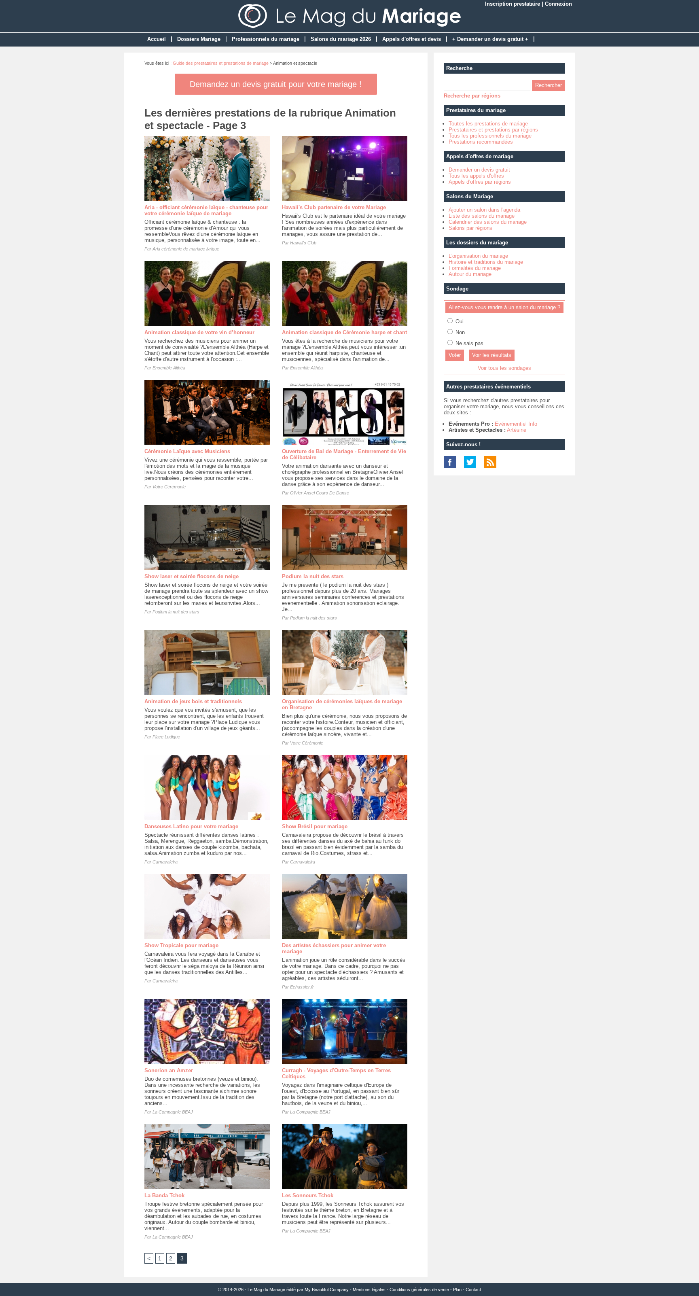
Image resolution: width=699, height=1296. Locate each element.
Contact (473, 1289)
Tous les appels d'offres (476, 176)
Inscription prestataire (512, 4)
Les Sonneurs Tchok (307, 1195)
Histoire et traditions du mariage (486, 262)
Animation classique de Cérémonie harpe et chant (344, 332)
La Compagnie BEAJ (173, 1111)
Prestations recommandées (481, 142)
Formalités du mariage (475, 268)
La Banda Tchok (164, 1195)
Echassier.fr (302, 986)
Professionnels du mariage (265, 39)
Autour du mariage (470, 274)
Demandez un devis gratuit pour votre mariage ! (276, 84)
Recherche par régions (472, 96)
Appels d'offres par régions (480, 182)
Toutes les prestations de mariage (488, 124)
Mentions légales (369, 1289)
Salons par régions (470, 228)
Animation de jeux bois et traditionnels (193, 701)
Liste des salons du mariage (482, 216)
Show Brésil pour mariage (314, 826)
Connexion (558, 4)
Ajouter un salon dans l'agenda (484, 210)
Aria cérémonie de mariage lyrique (186, 248)
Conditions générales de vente (419, 1289)
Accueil (156, 39)
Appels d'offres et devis (411, 39)
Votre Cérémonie (169, 486)
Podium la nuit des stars (176, 611)
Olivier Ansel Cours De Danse (319, 492)
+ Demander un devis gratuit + (490, 39)
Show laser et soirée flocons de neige (191, 576)
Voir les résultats (491, 355)
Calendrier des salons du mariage (488, 222)
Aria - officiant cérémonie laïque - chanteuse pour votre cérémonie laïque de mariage (206, 210)
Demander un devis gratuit (479, 170)
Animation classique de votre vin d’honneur (199, 332)
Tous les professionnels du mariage (490, 136)
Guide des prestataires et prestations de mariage (221, 63)
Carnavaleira (165, 861)
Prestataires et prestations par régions (493, 130)
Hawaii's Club (303, 242)
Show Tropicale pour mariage (181, 945)
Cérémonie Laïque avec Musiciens (187, 451)
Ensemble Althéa (169, 367)
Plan (457, 1289)
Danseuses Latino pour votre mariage (191, 826)
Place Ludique (166, 736)
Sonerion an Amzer (168, 1070)
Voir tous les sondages (504, 368)
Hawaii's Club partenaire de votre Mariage (334, 207)
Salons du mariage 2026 (341, 39)
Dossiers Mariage (198, 39)
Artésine (516, 430)
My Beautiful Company (327, 1289)
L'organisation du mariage (478, 256)
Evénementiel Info (516, 424)
